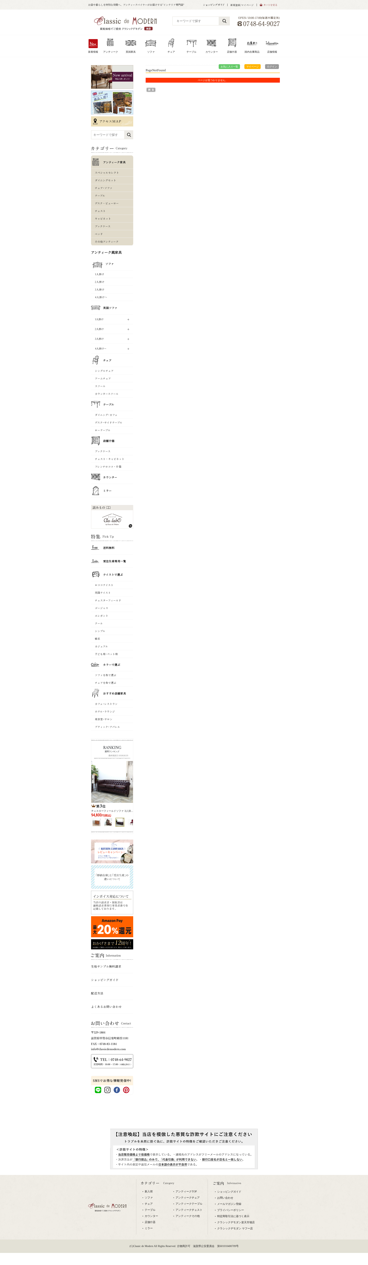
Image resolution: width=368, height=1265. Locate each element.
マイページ (252, 66)
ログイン (272, 66)
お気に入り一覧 (229, 66)
